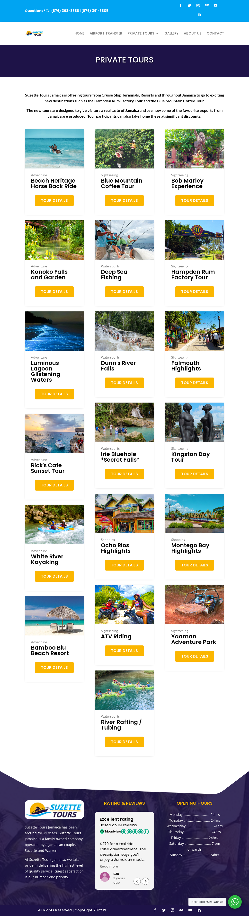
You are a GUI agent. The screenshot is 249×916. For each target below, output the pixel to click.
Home (79, 33)
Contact (215, 33)
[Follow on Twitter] (189, 5)
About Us (192, 33)
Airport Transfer (106, 33)
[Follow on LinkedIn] (199, 14)
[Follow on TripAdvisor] (207, 5)
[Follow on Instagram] (198, 5)
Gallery (171, 33)
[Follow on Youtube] (215, 5)
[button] (145, 881)
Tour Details (54, 200)
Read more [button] (109, 866)
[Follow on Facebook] (180, 5)
